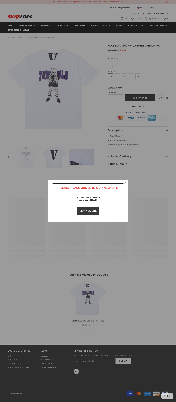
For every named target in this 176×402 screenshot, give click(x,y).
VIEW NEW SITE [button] (88, 210)
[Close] (124, 183)
